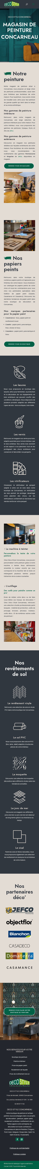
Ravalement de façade (19, 1070)
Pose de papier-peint (19, 1065)
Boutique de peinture (19, 1057)
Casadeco (9, 331)
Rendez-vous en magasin (18, 166)
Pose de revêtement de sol (19, 1074)
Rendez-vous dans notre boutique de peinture (19, 1011)
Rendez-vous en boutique (19, 344)
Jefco (11, 131)
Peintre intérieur (19, 1061)
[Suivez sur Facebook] (17, 1139)
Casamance (10, 318)
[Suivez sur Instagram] (21, 1139)
